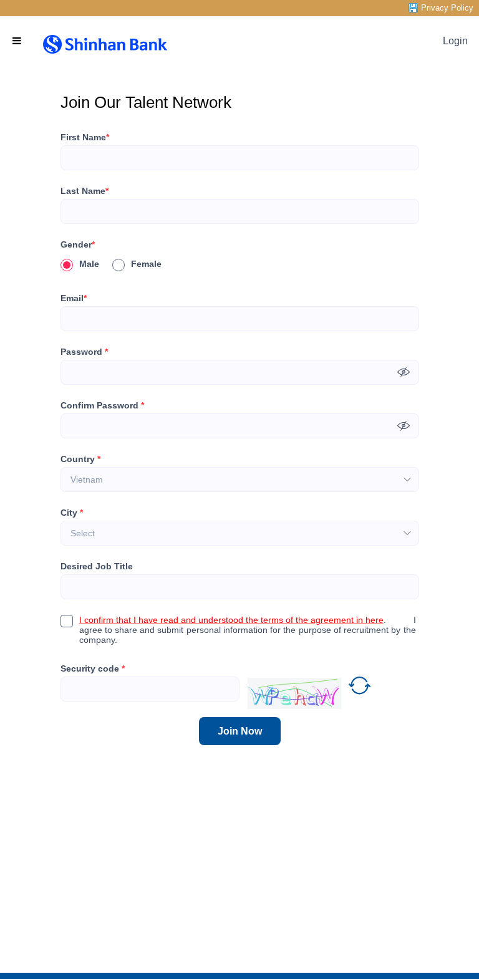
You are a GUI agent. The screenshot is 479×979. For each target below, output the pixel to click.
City (71, 513)
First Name (84, 137)
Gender (77, 244)
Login (455, 41)
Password (84, 352)
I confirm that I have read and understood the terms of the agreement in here (231, 620)
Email (73, 298)
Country (80, 459)
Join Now (240, 731)
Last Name (84, 191)
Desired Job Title (96, 566)
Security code (92, 668)
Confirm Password (102, 405)
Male (89, 264)
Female (146, 264)
